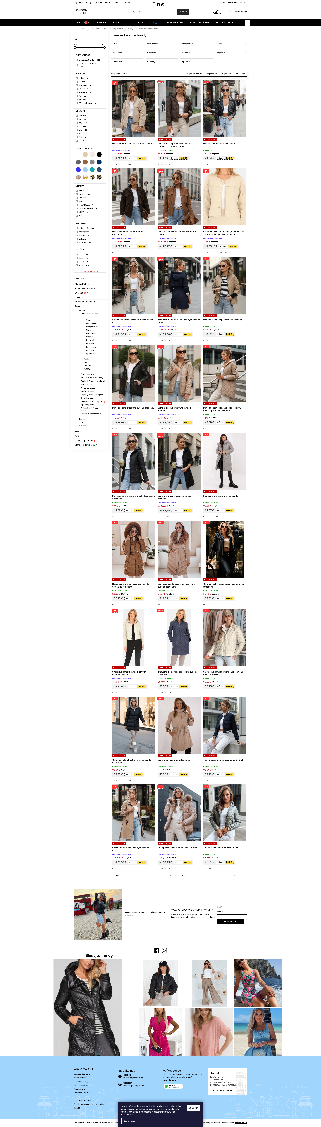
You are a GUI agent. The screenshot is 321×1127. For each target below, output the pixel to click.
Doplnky (82, 419)
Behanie (84, 239)
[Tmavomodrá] (99, 162)
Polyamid (85, 92)
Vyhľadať (183, 11)
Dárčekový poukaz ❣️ (85, 440)
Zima (84, 265)
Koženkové (91, 347)
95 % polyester (87, 103)
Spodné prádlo (87, 405)
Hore (117, 876)
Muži (77, 431)
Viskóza (84, 99)
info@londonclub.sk (222, 1090)
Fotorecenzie (79, 1089)
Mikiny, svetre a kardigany (92, 378)
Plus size (82, 426)
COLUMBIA (85, 198)
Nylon (84, 78)
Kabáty (87, 359)
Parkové (87, 366)
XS (82, 119)
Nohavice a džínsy (89, 388)
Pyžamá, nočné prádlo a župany (91, 409)
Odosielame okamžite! (88, 64)
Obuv (81, 422)
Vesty (86, 362)
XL (124, 164)
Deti (77, 436)
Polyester (86, 85)
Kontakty (77, 1108)
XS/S (83, 123)
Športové (90, 354)
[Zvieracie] (92, 177)
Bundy (86, 316)
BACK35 (142, 158)
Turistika (85, 242)
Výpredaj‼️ (80, 293)
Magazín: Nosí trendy (82, 2)
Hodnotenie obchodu (83, 1093)
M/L (82, 137)
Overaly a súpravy (88, 398)
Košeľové (90, 344)
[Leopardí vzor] (99, 177)
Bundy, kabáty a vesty (90, 313)
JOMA (83, 212)
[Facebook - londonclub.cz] (158, 4)
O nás (76, 1096)
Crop (88, 320)
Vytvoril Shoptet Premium (209, 1123)
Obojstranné (91, 323)
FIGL (82, 201)
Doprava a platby (122, 2)
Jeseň (84, 261)
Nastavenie (129, 1121)
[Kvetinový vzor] (85, 177)
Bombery (90, 350)
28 (245, 876)
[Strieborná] (92, 162)
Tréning (84, 235)
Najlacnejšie (212, 74)
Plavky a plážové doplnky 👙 (93, 401)
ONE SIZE (85, 116)
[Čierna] (99, 154)
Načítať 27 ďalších (179, 876)
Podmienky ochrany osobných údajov (89, 1104)
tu (132, 1114)
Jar (83, 254)
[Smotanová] (92, 154)
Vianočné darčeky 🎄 (85, 445)
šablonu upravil (234, 1123)
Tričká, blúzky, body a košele (93, 381)
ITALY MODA (86, 205)
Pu (82, 96)
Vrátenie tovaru (103, 2)
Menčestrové (91, 327)
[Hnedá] (85, 162)
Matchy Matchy (82, 284)
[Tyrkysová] (92, 169)
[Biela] (78, 154)
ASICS (83, 191)
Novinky (79, 297)
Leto (83, 258)
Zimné (88, 330)
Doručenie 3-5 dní (89, 60)
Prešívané (90, 337)
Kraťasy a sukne (88, 391)
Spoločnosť (86, 232)
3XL (226, 252)
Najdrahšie (226, 74)
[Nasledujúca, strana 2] (240, 876)
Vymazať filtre (88, 271)
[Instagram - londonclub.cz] (162, 4)
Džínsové (90, 340)
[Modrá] (78, 169)
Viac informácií (169, 1080)
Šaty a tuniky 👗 (87, 374)
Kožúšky (87, 369)
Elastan (83, 82)
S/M (83, 130)
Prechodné (91, 333)
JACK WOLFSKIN (88, 208)
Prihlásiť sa (230, 921)
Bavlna (84, 89)
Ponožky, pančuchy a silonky (93, 414)
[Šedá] (78, 162)
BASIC (84, 194)
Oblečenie (83, 310)
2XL (129, 164)
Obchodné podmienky (83, 1100)
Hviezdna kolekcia (83, 301)
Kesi (83, 215)
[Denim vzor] (99, 169)
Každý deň (86, 228)
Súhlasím (193, 1108)
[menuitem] (81, 22)
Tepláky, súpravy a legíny (92, 395)
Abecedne (240, 74)
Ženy (77, 306)
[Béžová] (85, 154)
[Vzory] (78, 177)
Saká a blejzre (87, 384)
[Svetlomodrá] (85, 169)
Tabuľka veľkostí (81, 1085)
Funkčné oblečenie (84, 288)
